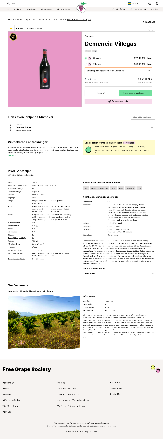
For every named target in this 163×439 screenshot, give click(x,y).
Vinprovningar (63, 9)
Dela (100, 93)
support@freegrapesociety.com (94, 423)
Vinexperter (46, 9)
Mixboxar (18, 9)
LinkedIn (115, 394)
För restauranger (138, 9)
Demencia (89, 36)
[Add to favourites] (151, 28)
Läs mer (11, 155)
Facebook (115, 383)
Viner (7, 9)
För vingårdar (118, 9)
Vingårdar (31, 9)
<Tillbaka (148, 22)
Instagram (116, 388)
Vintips (154, 9)
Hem (10, 19)
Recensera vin (120, 101)
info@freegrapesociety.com (103, 426)
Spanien (30, 19)
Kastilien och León (51, 19)
